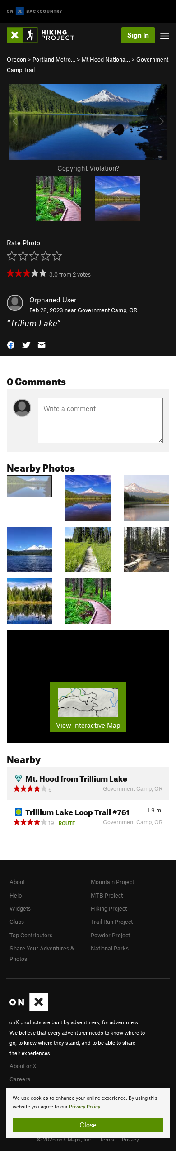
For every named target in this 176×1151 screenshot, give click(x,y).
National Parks (110, 948)
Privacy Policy (84, 1107)
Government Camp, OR (107, 310)
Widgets (20, 908)
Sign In (138, 35)
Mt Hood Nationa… (106, 59)
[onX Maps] (28, 1008)
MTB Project (107, 895)
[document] (88, 1113)
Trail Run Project (112, 921)
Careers (19, 1079)
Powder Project (110, 935)
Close (88, 1125)
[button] (11, 344)
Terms (107, 1139)
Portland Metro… (53, 59)
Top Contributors (30, 935)
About (17, 881)
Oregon (16, 59)
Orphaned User (52, 300)
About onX (23, 1066)
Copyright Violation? (88, 168)
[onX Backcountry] (34, 11)
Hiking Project (109, 908)
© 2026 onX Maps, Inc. (64, 1139)
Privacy (130, 1139)
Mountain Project (112, 881)
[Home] (45, 35)
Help (15, 895)
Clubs (16, 921)
